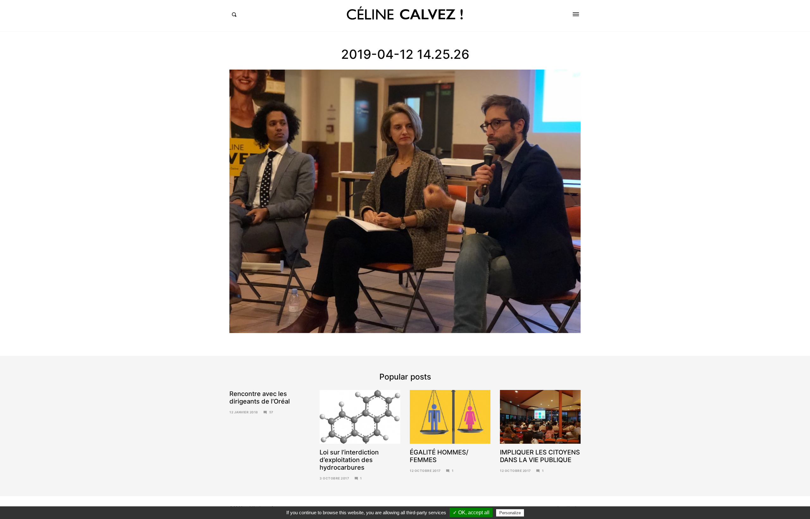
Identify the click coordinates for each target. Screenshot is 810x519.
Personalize (510, 512)
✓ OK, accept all (471, 512)
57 (271, 412)
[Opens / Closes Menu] (575, 14)
